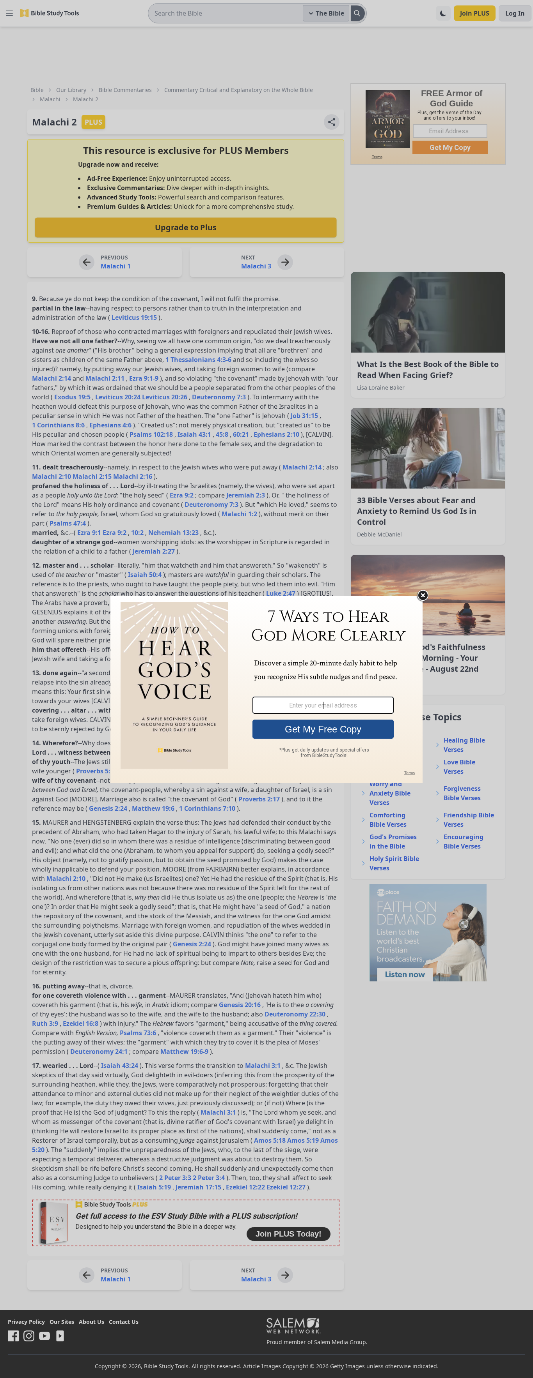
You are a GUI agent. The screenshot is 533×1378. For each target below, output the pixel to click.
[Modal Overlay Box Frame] (266, 689)
